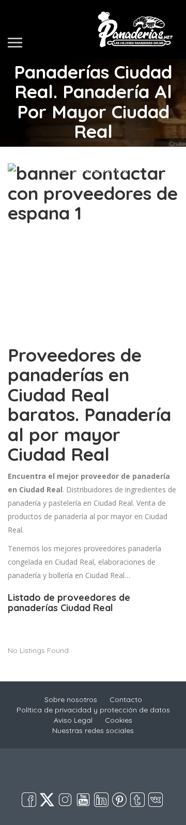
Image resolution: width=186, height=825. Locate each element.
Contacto (126, 699)
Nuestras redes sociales (93, 730)
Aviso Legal (73, 720)
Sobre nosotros (70, 699)
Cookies (118, 720)
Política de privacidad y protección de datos (93, 709)
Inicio (92, 151)
